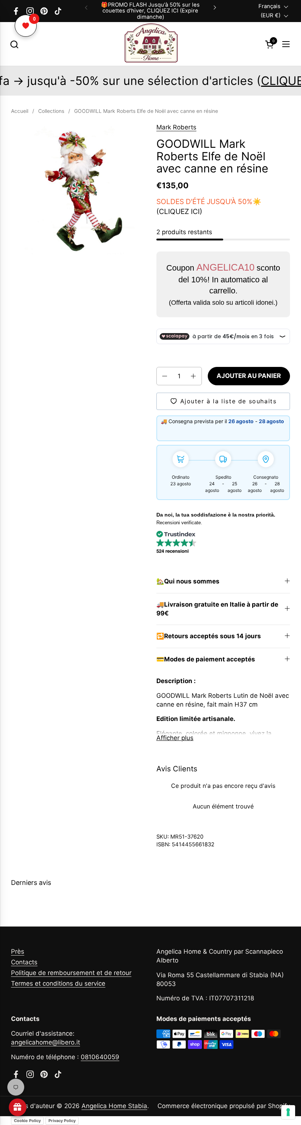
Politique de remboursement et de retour (71, 972)
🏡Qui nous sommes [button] (188, 581)
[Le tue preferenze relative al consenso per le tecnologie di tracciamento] (288, 1112)
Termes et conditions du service (58, 983)
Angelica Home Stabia (114, 1106)
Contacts (24, 962)
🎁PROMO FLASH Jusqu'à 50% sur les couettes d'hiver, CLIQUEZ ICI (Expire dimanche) (150, 11)
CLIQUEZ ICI (239, 81)
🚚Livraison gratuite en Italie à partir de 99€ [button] (217, 609)
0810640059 (100, 1057)
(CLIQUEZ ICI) (179, 211)
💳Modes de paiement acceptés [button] (205, 659)
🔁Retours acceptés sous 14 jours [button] (208, 636)
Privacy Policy (62, 1120)
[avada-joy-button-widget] (17, 1107)
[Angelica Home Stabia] (150, 44)
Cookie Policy (27, 1120)
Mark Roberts (176, 127)
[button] (14, 44)
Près (17, 951)
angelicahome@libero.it (45, 1042)
